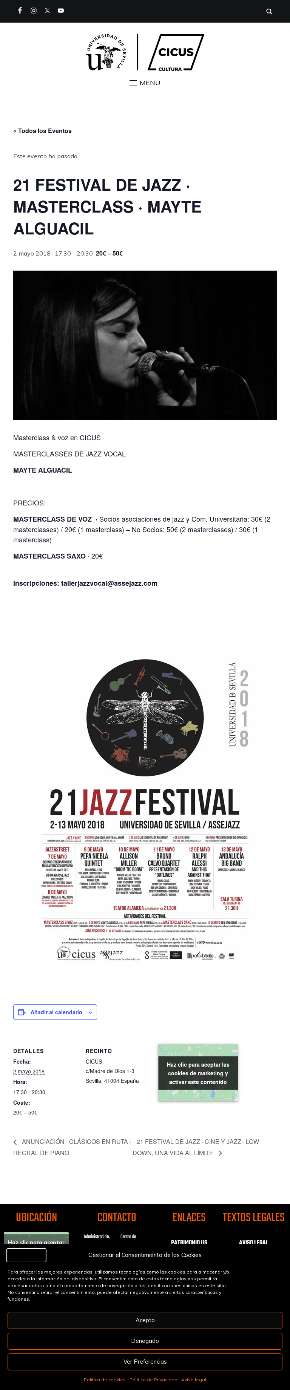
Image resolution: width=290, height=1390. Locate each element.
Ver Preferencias (145, 1361)
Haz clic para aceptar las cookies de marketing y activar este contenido (198, 1072)
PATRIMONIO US (189, 1243)
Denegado (145, 1340)
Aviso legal (193, 1379)
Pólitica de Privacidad (153, 1379)
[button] (145, 83)
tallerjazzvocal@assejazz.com (109, 583)
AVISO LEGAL (253, 1243)
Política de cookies (105, 1379)
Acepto (145, 1320)
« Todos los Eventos (42, 130)
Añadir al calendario (56, 1012)
